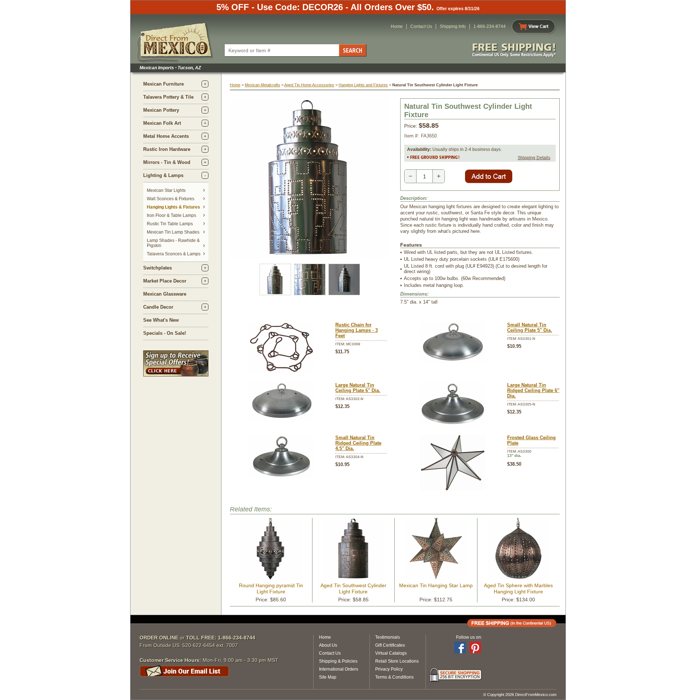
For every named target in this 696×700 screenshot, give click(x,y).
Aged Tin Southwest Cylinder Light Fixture (353, 588)
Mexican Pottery (161, 110)
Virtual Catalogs (391, 653)
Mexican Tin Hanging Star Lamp (436, 585)
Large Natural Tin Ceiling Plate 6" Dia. (357, 387)
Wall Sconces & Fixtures (170, 198)
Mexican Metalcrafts (262, 85)
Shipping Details (534, 157)
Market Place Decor (164, 281)
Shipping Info (453, 26)
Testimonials (387, 637)
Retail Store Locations (397, 661)
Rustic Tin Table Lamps (170, 223)
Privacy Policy (389, 669)
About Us (328, 645)
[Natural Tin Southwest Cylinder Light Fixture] (309, 256)
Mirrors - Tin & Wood (166, 162)
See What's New (161, 320)
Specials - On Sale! (164, 333)
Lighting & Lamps (163, 175)
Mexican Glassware (164, 294)
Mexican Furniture (163, 84)
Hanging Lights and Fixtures (363, 85)
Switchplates (157, 268)
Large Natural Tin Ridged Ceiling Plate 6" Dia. (533, 390)
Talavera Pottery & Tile (168, 97)
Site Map (327, 677)
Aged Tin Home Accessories (309, 85)
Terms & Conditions (394, 677)
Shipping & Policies (338, 661)
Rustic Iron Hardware (166, 149)
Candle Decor (158, 307)
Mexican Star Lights (166, 190)
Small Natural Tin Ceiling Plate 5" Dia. (529, 327)
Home (397, 26)
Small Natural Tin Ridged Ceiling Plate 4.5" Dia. (358, 443)
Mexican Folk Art (162, 123)
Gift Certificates (390, 645)
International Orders (338, 669)
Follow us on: (469, 637)
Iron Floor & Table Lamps (171, 215)
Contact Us (421, 26)
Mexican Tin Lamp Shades (173, 232)
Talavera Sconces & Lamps (173, 253)
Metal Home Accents (166, 136)
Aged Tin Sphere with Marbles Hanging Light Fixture (518, 588)
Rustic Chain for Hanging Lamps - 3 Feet (356, 330)
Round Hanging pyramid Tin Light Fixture (271, 588)
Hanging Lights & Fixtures (173, 207)
